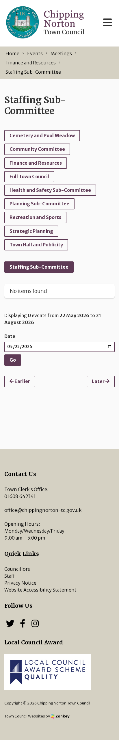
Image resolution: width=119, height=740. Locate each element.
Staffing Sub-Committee (39, 267)
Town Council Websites (24, 716)
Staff (9, 576)
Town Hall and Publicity (36, 245)
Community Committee (37, 149)
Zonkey (62, 716)
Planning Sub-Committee (39, 204)
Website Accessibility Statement (40, 590)
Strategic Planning (31, 231)
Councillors (17, 569)
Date (9, 336)
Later (98, 381)
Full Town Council (29, 176)
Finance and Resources (36, 163)
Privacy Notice (20, 583)
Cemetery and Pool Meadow (42, 135)
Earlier (22, 381)
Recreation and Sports (35, 217)
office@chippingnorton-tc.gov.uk (42, 510)
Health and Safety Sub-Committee (50, 190)
